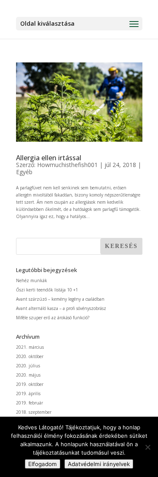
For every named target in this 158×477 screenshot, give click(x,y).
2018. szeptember (33, 412)
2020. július (28, 366)
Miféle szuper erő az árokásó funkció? (52, 318)
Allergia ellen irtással (48, 157)
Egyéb (24, 172)
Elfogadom (42, 464)
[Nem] (147, 447)
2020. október (29, 356)
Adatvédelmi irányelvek (99, 464)
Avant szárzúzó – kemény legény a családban (60, 299)
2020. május (28, 375)
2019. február (29, 403)
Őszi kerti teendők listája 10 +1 (47, 290)
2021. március (30, 347)
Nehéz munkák (31, 280)
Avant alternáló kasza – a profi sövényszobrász (61, 308)
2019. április (28, 393)
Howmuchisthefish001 (67, 165)
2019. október (29, 384)
